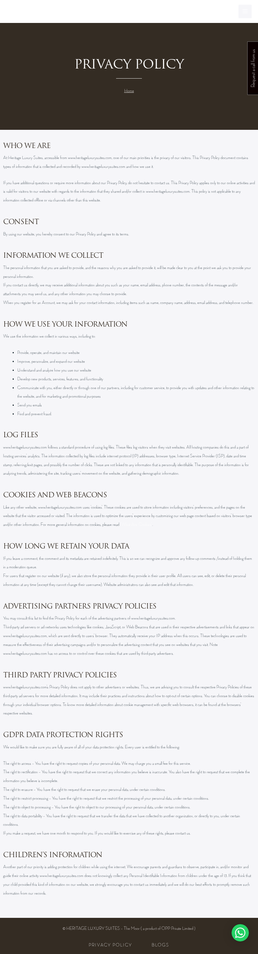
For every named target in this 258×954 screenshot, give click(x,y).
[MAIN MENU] (245, 11)
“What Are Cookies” (136, 524)
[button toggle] (242, 932)
